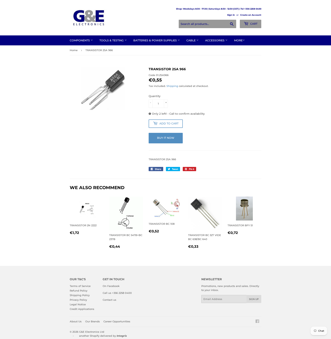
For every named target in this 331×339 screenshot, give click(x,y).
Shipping (172, 85)
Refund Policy (78, 290)
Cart (253, 23)
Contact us (109, 299)
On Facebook (111, 286)
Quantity (155, 96)
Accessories (215, 40)
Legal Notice (78, 304)
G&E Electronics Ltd (91, 331)
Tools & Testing (112, 40)
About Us (76, 321)
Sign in (231, 15)
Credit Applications (82, 308)
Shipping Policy (80, 295)
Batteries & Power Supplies (155, 40)
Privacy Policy (78, 299)
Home (74, 50)
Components (80, 40)
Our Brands (92, 321)
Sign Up (254, 299)
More (238, 40)
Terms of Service (80, 286)
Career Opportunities (116, 321)
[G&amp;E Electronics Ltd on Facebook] (257, 321)
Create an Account (250, 15)
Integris (122, 335)
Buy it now (165, 138)
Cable (191, 40)
